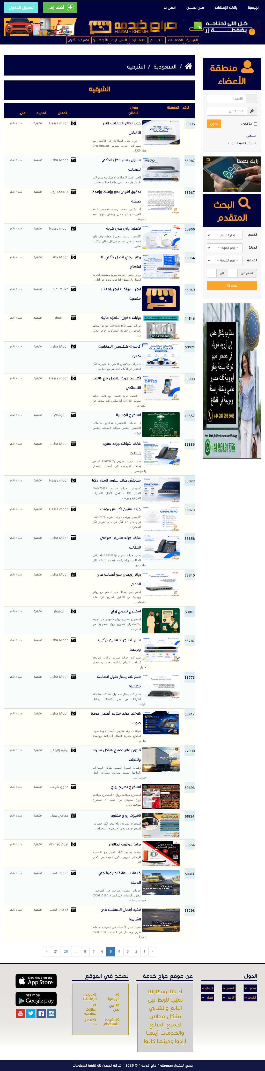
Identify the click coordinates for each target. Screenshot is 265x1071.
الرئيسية (253, 7)
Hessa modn (59, 123)
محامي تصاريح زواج (59, 816)
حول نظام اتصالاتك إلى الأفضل (119, 136)
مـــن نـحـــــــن (195, 7)
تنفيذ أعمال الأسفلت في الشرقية (119, 923)
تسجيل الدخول (21, 7)
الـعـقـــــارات (138, 40)
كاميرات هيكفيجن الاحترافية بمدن (117, 357)
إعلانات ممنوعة (90, 1011)
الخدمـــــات (175, 40)
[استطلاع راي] (232, 174)
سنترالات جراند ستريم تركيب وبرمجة (119, 653)
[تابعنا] (51, 1013)
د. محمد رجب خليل (59, 192)
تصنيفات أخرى (78, 40)
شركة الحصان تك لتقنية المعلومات (96, 1065)
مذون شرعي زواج (59, 787)
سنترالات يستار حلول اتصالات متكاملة (119, 690)
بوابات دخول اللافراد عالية (117, 326)
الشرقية (38, 123)
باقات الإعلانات (226, 7)
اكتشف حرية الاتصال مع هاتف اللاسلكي (119, 391)
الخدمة (252, 260)
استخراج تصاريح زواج (117, 620)
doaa (59, 318)
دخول (214, 124)
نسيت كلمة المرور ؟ (242, 143)
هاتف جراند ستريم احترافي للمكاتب (119, 551)
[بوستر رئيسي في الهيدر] (132, 27)
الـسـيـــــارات (119, 40)
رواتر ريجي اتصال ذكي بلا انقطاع (117, 268)
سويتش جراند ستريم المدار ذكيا (116, 489)
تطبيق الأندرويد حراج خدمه (36, 999)
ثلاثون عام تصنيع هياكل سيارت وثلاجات (119, 763)
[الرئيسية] (187, 66)
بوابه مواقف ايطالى (117, 853)
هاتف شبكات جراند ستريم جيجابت (119, 457)
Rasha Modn (59, 160)
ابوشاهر (59, 415)
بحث (233, 286)
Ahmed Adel (58, 844)
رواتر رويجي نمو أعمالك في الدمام (119, 587)
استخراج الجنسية (117, 423)
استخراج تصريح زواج (117, 795)
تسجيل (251, 136)
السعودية (164, 66)
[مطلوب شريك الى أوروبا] (232, 381)
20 (66, 951)
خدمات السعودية (59, 873)
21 (55, 951)
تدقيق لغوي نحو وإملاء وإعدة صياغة (119, 205)
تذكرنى (246, 124)
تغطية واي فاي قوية (117, 237)
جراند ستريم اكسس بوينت (117, 517)
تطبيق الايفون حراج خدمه (36, 981)
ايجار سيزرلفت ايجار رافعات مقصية (121, 294)
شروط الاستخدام (111, 1022)
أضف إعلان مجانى (55, 7)
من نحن (114, 1007)
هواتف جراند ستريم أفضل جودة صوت (118, 726)
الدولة (253, 247)
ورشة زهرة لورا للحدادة (59, 750)
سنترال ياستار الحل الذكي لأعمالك (117, 171)
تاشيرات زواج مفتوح (117, 821)
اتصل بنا (169, 7)
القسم (252, 235)
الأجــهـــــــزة (100, 40)
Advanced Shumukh (59, 289)
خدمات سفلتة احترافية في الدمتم (119, 886)
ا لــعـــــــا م (157, 40)
